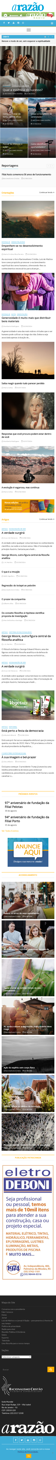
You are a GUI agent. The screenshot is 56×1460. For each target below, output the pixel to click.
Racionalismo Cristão (13, 93)
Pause (45, 37)
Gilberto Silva (8, 603)
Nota (13, 314)
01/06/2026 (21, 492)
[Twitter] (8, 22)
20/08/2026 (8, 124)
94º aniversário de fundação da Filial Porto (27, 819)
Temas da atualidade (20, 85)
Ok (28, 1456)
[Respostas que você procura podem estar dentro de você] (28, 411)
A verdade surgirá (13, 533)
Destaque (6, 85)
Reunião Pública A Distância (13, 1332)
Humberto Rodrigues (11, 326)
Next (52, 37)
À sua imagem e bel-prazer (19, 757)
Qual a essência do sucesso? (23, 90)
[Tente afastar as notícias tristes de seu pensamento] (28, 977)
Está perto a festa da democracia (22, 731)
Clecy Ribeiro (8, 762)
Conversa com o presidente (13, 1309)
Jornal (4, 1318)
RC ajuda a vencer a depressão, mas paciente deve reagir (28, 1027)
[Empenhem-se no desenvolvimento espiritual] (28, 219)
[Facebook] (4, 22)
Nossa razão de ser (17, 529)
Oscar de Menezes (10, 538)
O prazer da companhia (13, 599)
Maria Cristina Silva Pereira (13, 254)
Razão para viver (8, 1329)
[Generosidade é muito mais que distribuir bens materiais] (28, 291)
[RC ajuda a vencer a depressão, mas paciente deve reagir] (28, 1016)
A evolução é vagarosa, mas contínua (20, 487)
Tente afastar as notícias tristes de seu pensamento (22, 989)
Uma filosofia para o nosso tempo (16, 1343)
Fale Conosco (7, 1312)
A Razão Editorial (9, 735)
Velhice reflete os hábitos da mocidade (22, 1106)
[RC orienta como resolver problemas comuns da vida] (28, 939)
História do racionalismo (20, 632)
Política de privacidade (11, 1326)
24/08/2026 (30, 93)
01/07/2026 (21, 388)
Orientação (22, 314)
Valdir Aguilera (8, 576)
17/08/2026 (36, 124)
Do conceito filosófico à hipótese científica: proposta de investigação (23, 614)
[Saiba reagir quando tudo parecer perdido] (28, 360)
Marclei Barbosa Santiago (12, 620)
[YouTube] (13, 22)
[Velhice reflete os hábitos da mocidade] (28, 1093)
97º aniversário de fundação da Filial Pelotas (27, 805)
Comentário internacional (14, 753)
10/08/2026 (36, 154)
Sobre (4, 1335)
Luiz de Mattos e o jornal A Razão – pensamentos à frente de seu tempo (27, 1322)
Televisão (6, 1340)
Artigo (5, 529)
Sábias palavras (18, 242)
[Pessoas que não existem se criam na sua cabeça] (28, 1132)
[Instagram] (18, 22)
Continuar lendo (46, 192)
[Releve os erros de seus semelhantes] (28, 900)
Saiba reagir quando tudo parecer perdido (23, 383)
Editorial (13, 727)
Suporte (5, 1337)
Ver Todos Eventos (10, 831)
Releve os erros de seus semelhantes (21, 913)
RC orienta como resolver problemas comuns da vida (26, 950)
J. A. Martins (8, 562)
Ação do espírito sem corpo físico (19, 1067)
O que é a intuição (11, 571)
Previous (48, 37)
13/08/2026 (8, 154)
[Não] (52, 1452)
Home (4, 1315)
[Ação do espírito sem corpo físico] (28, 1054)
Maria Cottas (8, 388)
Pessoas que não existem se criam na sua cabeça (27, 1144)
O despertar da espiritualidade (15, 41)
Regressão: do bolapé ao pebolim (19, 585)
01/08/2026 (27, 182)
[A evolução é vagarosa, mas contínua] (28, 464)
